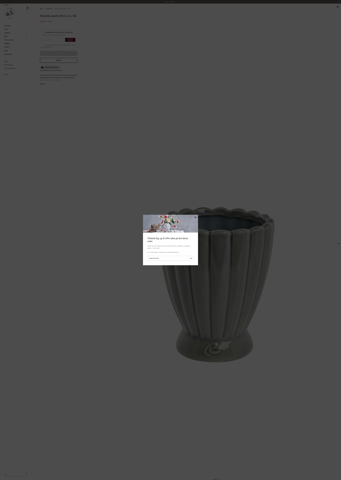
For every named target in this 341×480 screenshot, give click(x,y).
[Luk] (195, 217)
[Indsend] (191, 258)
